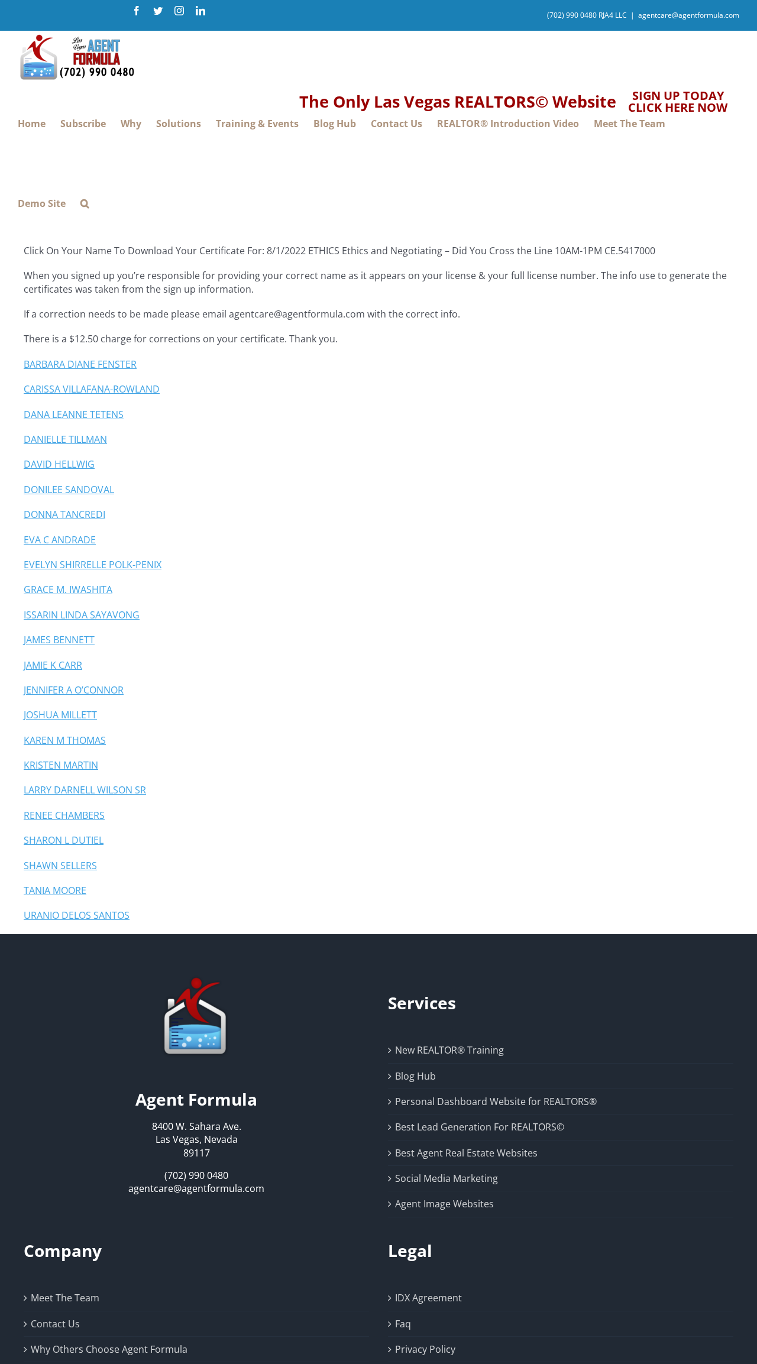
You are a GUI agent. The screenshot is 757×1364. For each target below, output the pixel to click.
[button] (84, 204)
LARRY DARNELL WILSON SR (85, 789)
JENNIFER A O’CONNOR (74, 689)
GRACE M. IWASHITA (68, 589)
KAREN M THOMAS (65, 740)
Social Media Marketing (446, 1178)
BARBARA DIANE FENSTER (80, 364)
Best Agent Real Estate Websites (466, 1152)
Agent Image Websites (444, 1203)
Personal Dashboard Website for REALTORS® (496, 1101)
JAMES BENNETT (59, 639)
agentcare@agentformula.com (688, 15)
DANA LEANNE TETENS (74, 414)
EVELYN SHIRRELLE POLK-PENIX (92, 564)
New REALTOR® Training (449, 1050)
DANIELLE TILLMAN (65, 439)
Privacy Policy (425, 1349)
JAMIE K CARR (53, 665)
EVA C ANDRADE (60, 539)
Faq (403, 1323)
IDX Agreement (428, 1297)
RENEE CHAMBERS (64, 815)
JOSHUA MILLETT (60, 714)
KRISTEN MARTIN (61, 765)
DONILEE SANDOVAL (69, 489)
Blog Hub (415, 1076)
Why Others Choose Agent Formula (109, 1349)
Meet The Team (65, 1297)
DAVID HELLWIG (59, 464)
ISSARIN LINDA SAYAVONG (82, 614)
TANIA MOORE (55, 890)
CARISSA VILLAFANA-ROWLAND (92, 389)
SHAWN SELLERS (60, 865)
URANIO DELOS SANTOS (77, 915)
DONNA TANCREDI (64, 514)
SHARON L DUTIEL (63, 840)
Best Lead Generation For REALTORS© (479, 1126)
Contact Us (55, 1323)
